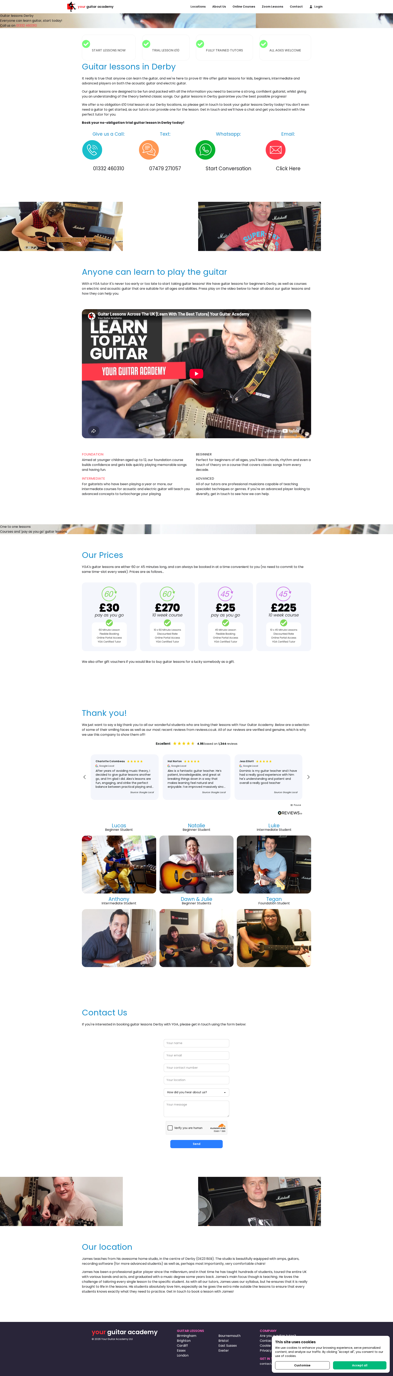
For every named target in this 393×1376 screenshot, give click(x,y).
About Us (219, 7)
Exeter (223, 1350)
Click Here (288, 168)
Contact (296, 7)
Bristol (223, 1340)
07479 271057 (165, 168)
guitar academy (96, 6)
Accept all (359, 1365)
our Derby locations (166, 104)
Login (318, 7)
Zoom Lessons (272, 7)
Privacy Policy (271, 1350)
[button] (85, 777)
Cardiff (182, 1345)
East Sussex (227, 1345)
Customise (302, 1365)
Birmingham (186, 1335)
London (183, 1355)
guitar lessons (100, 91)
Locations (198, 7)
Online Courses (244, 7)
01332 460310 (26, 25)
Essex (181, 1350)
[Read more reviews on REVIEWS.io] (290, 813)
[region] (196, 777)
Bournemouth (229, 1335)
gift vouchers (114, 661)
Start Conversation (228, 168)
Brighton (184, 1340)
